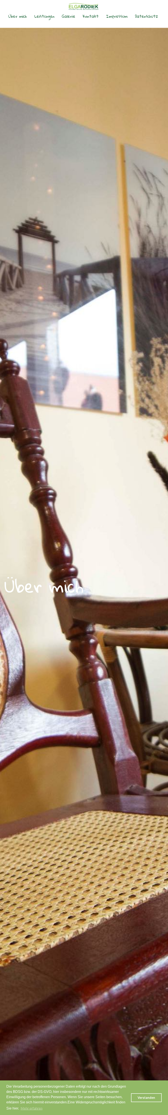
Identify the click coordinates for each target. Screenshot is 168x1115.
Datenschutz (146, 16)
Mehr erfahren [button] (31, 1108)
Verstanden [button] (146, 1097)
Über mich (17, 16)
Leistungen (44, 16)
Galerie (68, 16)
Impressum (117, 16)
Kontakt (91, 16)
